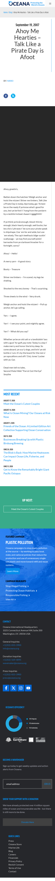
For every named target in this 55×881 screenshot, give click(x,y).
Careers (12, 854)
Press (11, 840)
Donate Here (27, 822)
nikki (10, 80)
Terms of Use (14, 868)
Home (6, 12)
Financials (13, 857)
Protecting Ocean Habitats (20, 590)
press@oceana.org (11, 677)
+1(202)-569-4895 (12, 659)
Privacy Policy (15, 861)
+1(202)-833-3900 (12, 645)
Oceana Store (15, 844)
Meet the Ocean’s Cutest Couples (22, 403)
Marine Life (13, 847)
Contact (12, 871)
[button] (6, 96)
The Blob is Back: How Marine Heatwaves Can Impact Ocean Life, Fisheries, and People (26, 456)
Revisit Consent (16, 864)
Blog (10, 12)
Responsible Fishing (17, 595)
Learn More (12, 571)
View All (10, 599)
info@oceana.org (11, 648)
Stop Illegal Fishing (16, 586)
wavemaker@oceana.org (14, 663)
